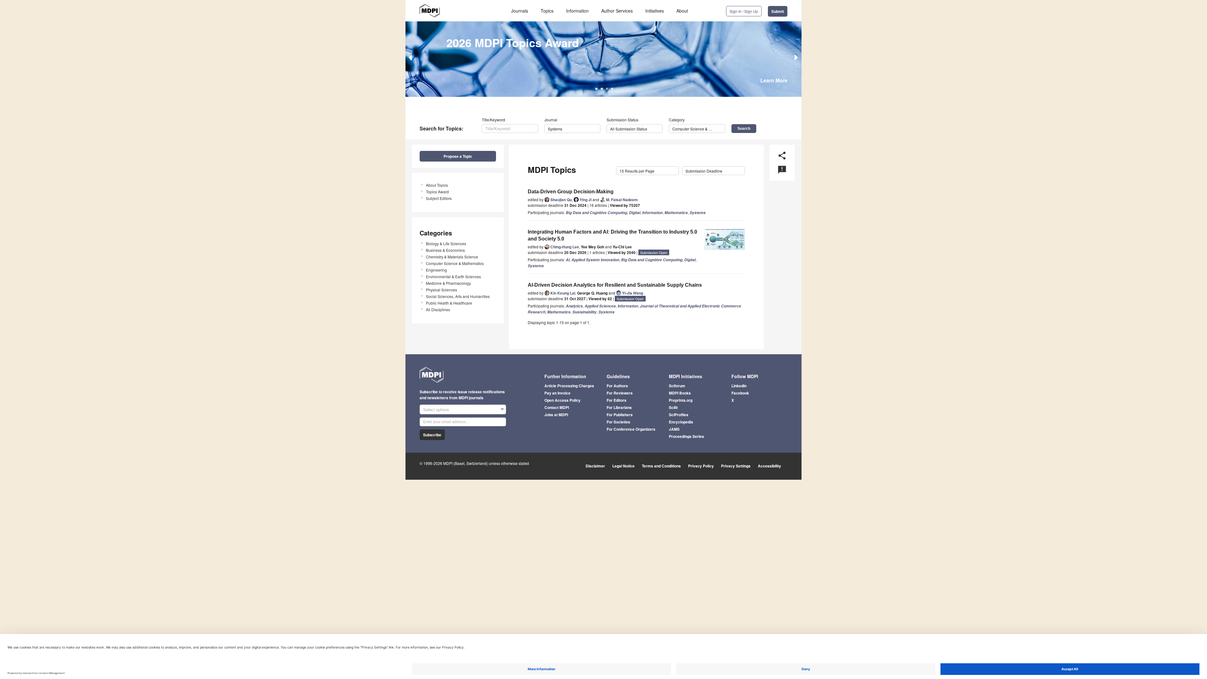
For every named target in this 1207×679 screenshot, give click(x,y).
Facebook (740, 393)
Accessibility (769, 466)
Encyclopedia (681, 422)
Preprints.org (680, 400)
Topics (547, 11)
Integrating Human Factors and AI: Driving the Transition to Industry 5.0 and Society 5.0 (612, 235)
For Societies (618, 422)
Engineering (436, 270)
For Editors (616, 400)
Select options (436, 409)
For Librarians (619, 407)
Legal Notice (623, 466)
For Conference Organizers (631, 429)
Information (577, 11)
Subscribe (432, 435)
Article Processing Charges (569, 386)
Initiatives (654, 11)
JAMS (674, 429)
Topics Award (437, 191)
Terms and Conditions (661, 466)
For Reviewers (620, 393)
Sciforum (677, 386)
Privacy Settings (736, 466)
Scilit (673, 407)
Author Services (617, 11)
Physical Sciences (441, 289)
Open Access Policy (562, 400)
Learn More (773, 80)
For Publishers (620, 414)
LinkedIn (739, 386)
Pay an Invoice (557, 393)
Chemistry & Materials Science (452, 256)
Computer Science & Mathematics (455, 263)
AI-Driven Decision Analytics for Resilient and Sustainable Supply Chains (615, 285)
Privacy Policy (701, 466)
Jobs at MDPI (556, 414)
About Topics (437, 185)
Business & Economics (445, 250)
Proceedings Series (686, 436)
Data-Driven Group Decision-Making (571, 191)
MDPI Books (680, 393)
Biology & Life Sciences (446, 243)
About (682, 11)
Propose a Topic (458, 156)
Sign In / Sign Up (744, 11)
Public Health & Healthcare (449, 303)
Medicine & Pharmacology (448, 283)
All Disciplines (438, 309)
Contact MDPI (556, 407)
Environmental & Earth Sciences (453, 276)
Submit (777, 11)
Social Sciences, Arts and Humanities (458, 296)
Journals (519, 11)
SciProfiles (678, 414)
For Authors (617, 386)
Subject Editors (439, 198)
